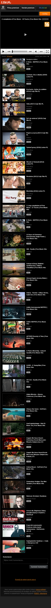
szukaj (44, 14)
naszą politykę (41, 589)
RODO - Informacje (40, 593)
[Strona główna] (6, 2)
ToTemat (9, 56)
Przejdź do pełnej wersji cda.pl (25, 579)
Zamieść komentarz (38, 567)
